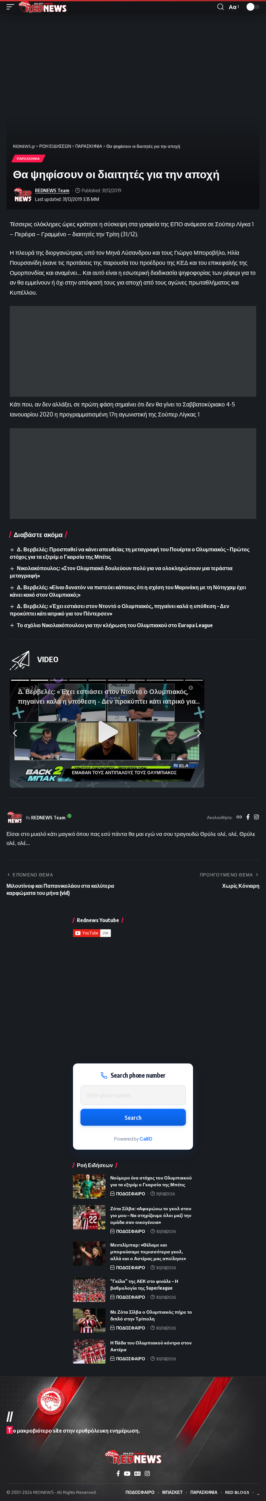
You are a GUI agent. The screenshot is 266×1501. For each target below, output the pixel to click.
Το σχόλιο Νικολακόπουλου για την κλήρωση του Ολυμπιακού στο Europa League (115, 625)
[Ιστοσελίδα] (239, 817)
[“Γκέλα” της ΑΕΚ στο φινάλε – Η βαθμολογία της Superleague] (89, 1290)
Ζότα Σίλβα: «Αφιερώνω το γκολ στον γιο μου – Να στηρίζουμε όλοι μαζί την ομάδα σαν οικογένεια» (150, 1215)
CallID (145, 1139)
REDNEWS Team (52, 190)
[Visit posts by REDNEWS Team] (22, 195)
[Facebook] (248, 817)
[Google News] (137, 1474)
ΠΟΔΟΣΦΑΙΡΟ (130, 1193)
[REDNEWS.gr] (42, 7)
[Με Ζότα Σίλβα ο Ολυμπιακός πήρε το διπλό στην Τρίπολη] (89, 1320)
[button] (12, 7)
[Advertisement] (133, 351)
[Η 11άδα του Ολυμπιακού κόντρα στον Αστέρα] (89, 1351)
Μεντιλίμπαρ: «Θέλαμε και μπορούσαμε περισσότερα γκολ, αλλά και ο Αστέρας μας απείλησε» (148, 1251)
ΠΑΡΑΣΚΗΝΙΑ (28, 158)
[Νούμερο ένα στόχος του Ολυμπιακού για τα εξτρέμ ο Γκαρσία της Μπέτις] (89, 1186)
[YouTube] (127, 1474)
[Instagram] (256, 817)
